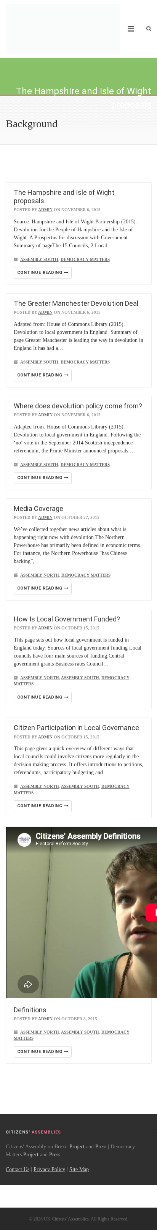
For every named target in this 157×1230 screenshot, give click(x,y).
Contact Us (17, 1169)
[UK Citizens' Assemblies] (63, 29)
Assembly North (39, 575)
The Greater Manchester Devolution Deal (76, 303)
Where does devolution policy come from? (78, 406)
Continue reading (40, 272)
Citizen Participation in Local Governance (76, 728)
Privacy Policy (49, 1169)
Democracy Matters (85, 259)
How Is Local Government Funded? (67, 619)
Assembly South (39, 259)
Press (100, 1146)
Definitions (30, 1010)
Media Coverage (38, 508)
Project (77, 1146)
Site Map (79, 1169)
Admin (45, 209)
